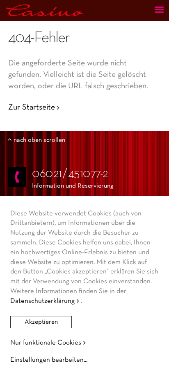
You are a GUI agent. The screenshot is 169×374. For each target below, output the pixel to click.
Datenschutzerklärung (42, 301)
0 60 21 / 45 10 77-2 (70, 173)
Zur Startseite (31, 107)
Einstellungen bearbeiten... (48, 360)
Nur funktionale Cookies (45, 343)
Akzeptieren (41, 322)
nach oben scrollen (39, 140)
